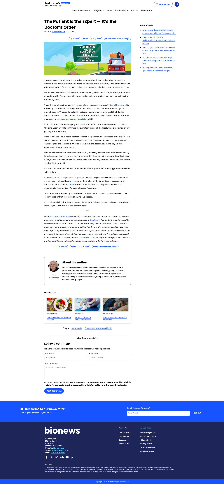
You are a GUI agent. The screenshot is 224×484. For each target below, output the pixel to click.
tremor (71, 184)
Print (98, 39)
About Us (123, 428)
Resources (146, 10)
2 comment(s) (86, 338)
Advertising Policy (148, 432)
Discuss (75, 39)
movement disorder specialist (72, 119)
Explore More (145, 428)
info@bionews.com (59, 450)
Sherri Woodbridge (58, 31)
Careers (122, 440)
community (77, 328)
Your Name (49, 353)
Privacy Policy (146, 444)
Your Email (93, 353)
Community (120, 10)
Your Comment (51, 363)
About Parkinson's (80, 10)
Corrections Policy (148, 436)
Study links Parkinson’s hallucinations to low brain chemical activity (158, 40)
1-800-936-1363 (58, 453)
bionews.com (59, 448)
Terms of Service (147, 447)
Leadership (124, 436)
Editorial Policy (146, 440)
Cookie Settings (147, 451)
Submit (197, 413)
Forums (134, 10)
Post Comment (54, 391)
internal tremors (116, 105)
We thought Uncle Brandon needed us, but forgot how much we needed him (158, 50)
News (109, 10)
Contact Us (124, 444)
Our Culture (124, 432)
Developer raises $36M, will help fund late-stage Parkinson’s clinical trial (158, 60)
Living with (97, 10)
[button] (163, 4)
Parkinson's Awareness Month (98, 328)
